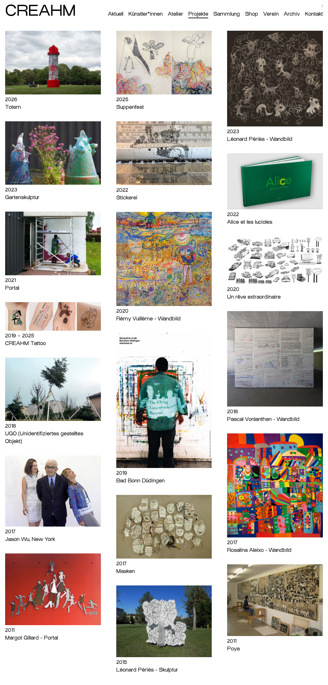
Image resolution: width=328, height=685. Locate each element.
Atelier (175, 14)
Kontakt (314, 14)
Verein (271, 14)
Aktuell (115, 14)
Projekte (198, 14)
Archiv (292, 14)
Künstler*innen (145, 14)
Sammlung (226, 14)
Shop (251, 14)
